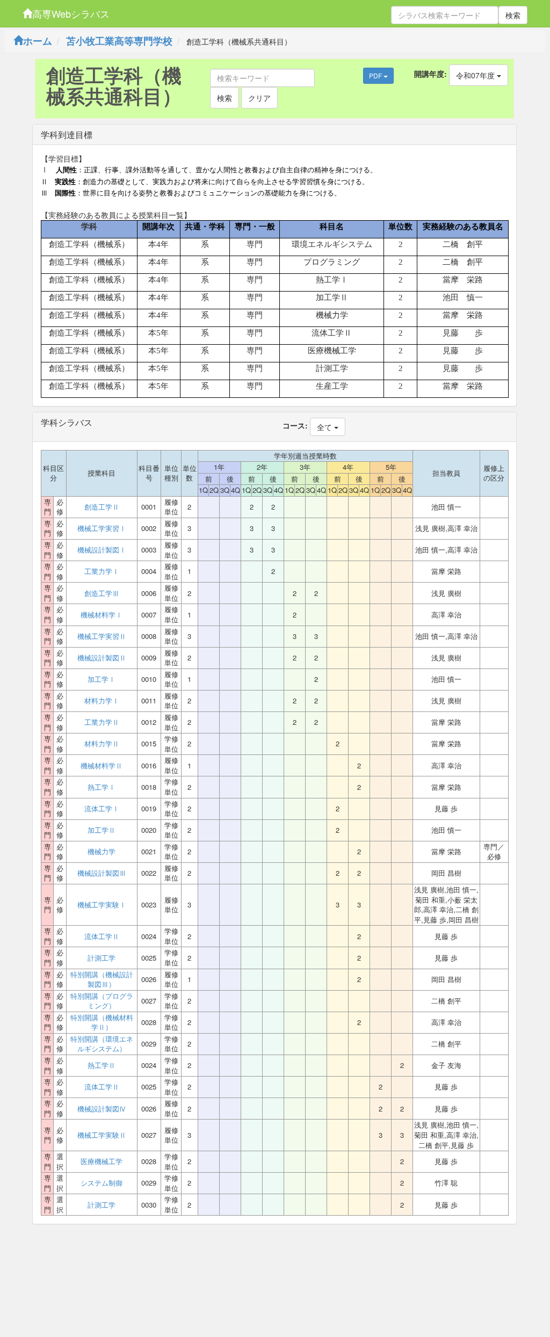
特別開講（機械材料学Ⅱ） (101, 1023)
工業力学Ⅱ (101, 722)
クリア (259, 97)
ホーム (37, 41)
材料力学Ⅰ (101, 701)
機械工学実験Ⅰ (101, 905)
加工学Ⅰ (101, 679)
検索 (512, 15)
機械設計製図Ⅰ (101, 550)
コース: (295, 425)
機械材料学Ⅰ (101, 615)
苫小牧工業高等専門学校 (119, 41)
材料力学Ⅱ (101, 744)
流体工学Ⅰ (101, 808)
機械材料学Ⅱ (101, 766)
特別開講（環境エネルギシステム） (101, 1044)
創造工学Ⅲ (101, 593)
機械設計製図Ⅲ (101, 873)
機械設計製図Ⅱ (101, 658)
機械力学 (101, 851)
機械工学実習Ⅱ (101, 636)
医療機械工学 (101, 1161)
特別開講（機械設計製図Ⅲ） (101, 980)
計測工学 (101, 958)
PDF (376, 75)
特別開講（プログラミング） (101, 1001)
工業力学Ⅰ (101, 571)
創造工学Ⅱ (101, 507)
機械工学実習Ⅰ (101, 528)
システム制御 (101, 1183)
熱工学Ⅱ (101, 1065)
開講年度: (430, 73)
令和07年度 (476, 75)
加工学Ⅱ (101, 830)
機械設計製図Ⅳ (101, 1109)
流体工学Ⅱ (101, 936)
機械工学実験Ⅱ (101, 1135)
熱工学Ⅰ (101, 787)
